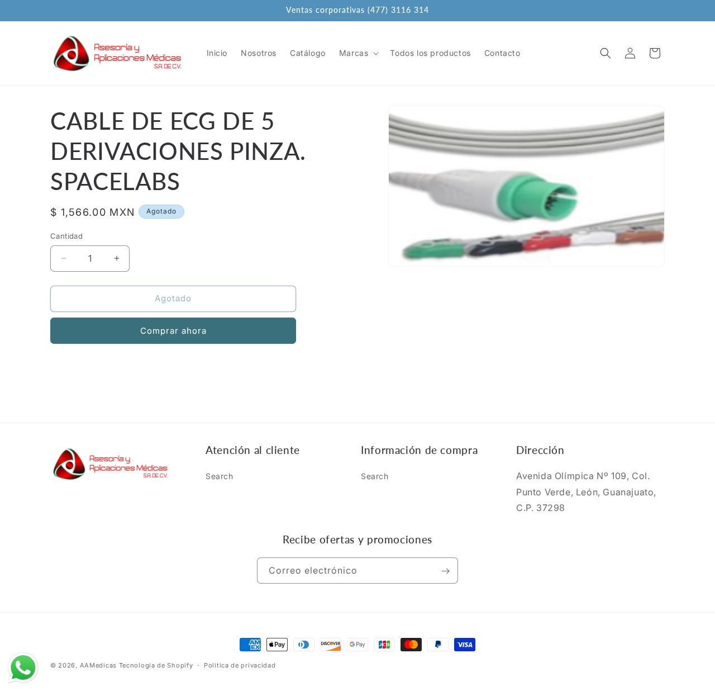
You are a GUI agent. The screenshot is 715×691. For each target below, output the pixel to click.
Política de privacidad (239, 665)
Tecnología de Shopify (156, 665)
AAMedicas (98, 665)
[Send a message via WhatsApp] (23, 667)
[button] (358, 53)
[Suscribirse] (445, 571)
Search (219, 476)
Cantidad (66, 235)
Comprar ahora (173, 330)
